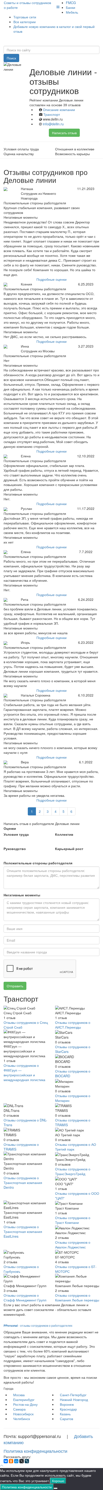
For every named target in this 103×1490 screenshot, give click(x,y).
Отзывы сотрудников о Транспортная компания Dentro (23, 1182)
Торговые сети (24, 17)
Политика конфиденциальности (35, 1451)
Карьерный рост (69, 848)
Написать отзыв (64, 132)
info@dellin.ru (53, 124)
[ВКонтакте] (6, 1461)
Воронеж (67, 1404)
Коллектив (64, 834)
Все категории (24, 21)
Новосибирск (23, 1413)
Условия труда (16, 834)
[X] (21, 1461)
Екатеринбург (23, 1399)
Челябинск (21, 1418)
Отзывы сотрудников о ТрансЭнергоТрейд (72, 1171)
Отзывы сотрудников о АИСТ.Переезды (72, 1025)
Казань (65, 1413)
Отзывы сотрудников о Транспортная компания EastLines (23, 1231)
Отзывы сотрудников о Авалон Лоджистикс (72, 1244)
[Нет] (55, 1488)
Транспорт (51, 114)
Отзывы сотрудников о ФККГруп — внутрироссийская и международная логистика (24, 1072)
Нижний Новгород (74, 1399)
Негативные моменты (22, 895)
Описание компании (59, 109)
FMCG (71, 2)
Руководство (15, 848)
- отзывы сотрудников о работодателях (38, 1325)
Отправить (15, 985)
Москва (19, 1394)
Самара (19, 1409)
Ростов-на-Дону (25, 1404)
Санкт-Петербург (73, 1394)
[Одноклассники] (11, 1461)
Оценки (10, 828)
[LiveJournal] (27, 1461)
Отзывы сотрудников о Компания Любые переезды (77, 1297)
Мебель (72, 12)
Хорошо (58, 1480)
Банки (70, 7)
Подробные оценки (51, 279)
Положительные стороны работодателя (38, 863)
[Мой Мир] (16, 1461)
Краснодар (68, 1409)
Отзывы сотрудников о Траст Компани (72, 1220)
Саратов (66, 1418)
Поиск (11, 58)
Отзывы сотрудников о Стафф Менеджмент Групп (25, 1297)
